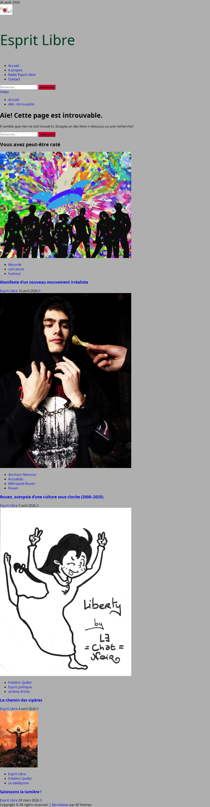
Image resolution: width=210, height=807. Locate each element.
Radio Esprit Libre (21, 74)
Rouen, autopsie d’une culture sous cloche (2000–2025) (51, 496)
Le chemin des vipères (21, 700)
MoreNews (60, 804)
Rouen (13, 488)
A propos (15, 70)
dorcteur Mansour (22, 474)
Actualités (15, 479)
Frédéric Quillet (20, 682)
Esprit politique (20, 687)
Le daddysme (18, 783)
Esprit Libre (37, 39)
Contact (14, 79)
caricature (16, 269)
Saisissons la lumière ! (20, 791)
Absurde (14, 264)
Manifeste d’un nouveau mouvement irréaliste (44, 282)
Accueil (13, 65)
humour (14, 273)
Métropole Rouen (21, 483)
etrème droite (19, 691)
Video (4, 92)
